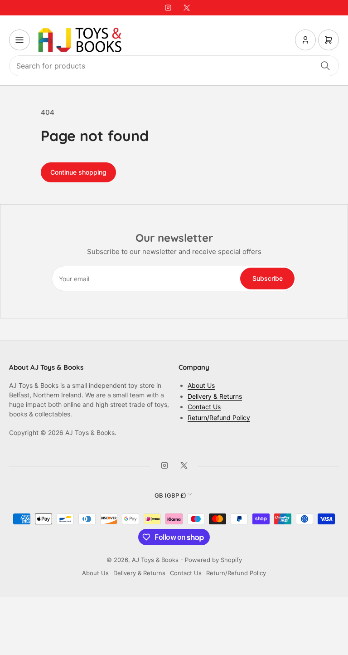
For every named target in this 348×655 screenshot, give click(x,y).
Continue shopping (78, 172)
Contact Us (204, 407)
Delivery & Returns (215, 396)
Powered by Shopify (213, 559)
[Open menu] (19, 39)
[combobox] (174, 65)
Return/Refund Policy (219, 417)
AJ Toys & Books (155, 559)
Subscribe (267, 278)
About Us (201, 385)
